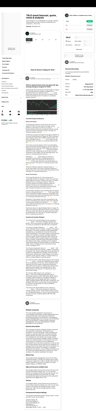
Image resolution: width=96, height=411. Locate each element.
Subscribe (79, 49)
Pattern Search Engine (7, 83)
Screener (4, 90)
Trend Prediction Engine (7, 86)
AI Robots (4, 81)
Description (69, 45)
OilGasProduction (75, 76)
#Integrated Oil (36, 26)
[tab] (29, 39)
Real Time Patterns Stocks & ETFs (10, 88)
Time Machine (5, 92)
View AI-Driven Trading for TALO (42, 70)
